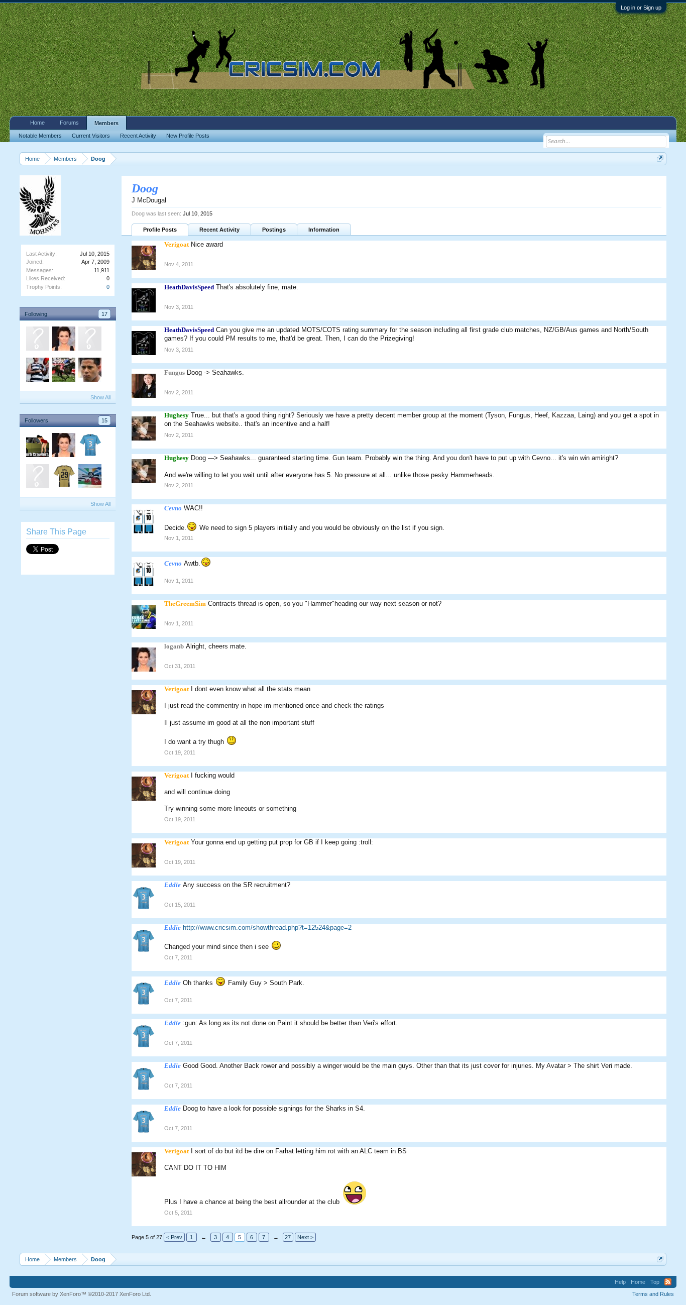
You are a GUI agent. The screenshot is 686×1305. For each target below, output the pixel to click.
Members (106, 123)
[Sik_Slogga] (89, 371)
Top (654, 1282)
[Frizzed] (89, 340)
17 (104, 314)
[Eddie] (89, 446)
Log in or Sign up (641, 8)
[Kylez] (63, 371)
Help (620, 1282)
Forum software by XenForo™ (81, 1294)
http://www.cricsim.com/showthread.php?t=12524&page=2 (267, 927)
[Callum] (89, 477)
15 (104, 420)
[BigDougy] (63, 477)
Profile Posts (160, 230)
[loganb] (63, 340)
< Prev (174, 1237)
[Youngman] (37, 340)
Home (37, 123)
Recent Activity (219, 230)
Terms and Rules (653, 1294)
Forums (69, 123)
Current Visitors (91, 136)
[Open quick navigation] (660, 158)
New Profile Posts (187, 136)
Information (323, 230)
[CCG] (37, 477)
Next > (305, 1237)
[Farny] (37, 446)
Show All (100, 397)
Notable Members (40, 136)
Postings (274, 230)
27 (288, 1237)
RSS (667, 1281)
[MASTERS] (37, 371)
